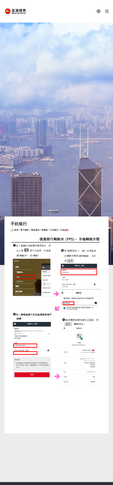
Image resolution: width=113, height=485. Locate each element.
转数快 (44, 230)
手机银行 (64, 230)
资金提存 (35, 230)
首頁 (16, 230)
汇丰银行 (54, 230)
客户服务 (24, 230)
